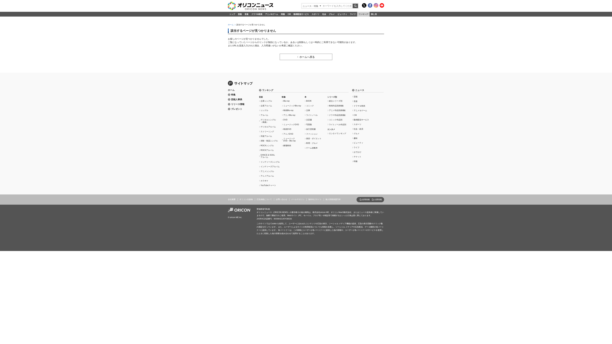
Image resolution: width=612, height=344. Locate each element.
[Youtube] (382, 5)
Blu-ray (286, 101)
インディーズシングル (270, 162)
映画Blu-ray (288, 110)
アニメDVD (288, 134)
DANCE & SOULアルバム (268, 156)
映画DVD (287, 129)
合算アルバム (266, 106)
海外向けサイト (315, 199)
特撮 (283, 14)
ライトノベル (312, 115)
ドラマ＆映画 (359, 106)
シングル (264, 110)
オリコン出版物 (246, 199)
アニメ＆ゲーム (360, 110)
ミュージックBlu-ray (292, 106)
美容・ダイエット (313, 138)
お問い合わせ (281, 199)
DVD (285, 120)
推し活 (374, 14)
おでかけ (357, 152)
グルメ (332, 14)
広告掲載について (264, 199)
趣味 (355, 138)
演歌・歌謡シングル (269, 141)
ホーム (231, 25)
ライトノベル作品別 (337, 124)
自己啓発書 (311, 129)
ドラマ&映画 (256, 14)
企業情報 (378, 199)
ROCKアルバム (267, 150)
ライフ (353, 14)
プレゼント (236, 109)
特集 (233, 94)
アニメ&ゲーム (271, 14)
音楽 (246, 14)
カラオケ (264, 181)
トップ (232, 14)
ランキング (363, 14)
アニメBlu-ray (289, 115)
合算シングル (266, 101)
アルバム (264, 115)
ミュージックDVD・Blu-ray (289, 139)
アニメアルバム (267, 176)
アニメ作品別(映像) (337, 110)
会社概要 (232, 199)
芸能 (240, 14)
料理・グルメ (312, 143)
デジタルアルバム (268, 127)
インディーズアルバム (270, 166)
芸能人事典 (236, 99)
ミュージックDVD (291, 124)
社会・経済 (358, 129)
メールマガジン (297, 199)
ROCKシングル (267, 145)
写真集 (309, 124)
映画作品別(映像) (336, 106)
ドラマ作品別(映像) (337, 115)
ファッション (312, 134)
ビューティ (342, 14)
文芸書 (309, 120)
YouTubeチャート (268, 185)
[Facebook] (370, 5)
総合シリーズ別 (335, 101)
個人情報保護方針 (333, 199)
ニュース (359, 90)
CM (289, 14)
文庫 (308, 110)
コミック (310, 106)
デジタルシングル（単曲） (268, 121)
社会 (324, 14)
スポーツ (315, 14)
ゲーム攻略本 (312, 148)
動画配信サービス (301, 14)
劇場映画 (287, 145)
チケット (357, 157)
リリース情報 (237, 104)
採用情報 (366, 199)
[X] (364, 5)
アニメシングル (267, 171)
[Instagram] (376, 5)
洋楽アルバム (266, 136)
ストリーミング (267, 131)
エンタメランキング (337, 133)
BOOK (309, 101)
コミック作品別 (335, 120)
